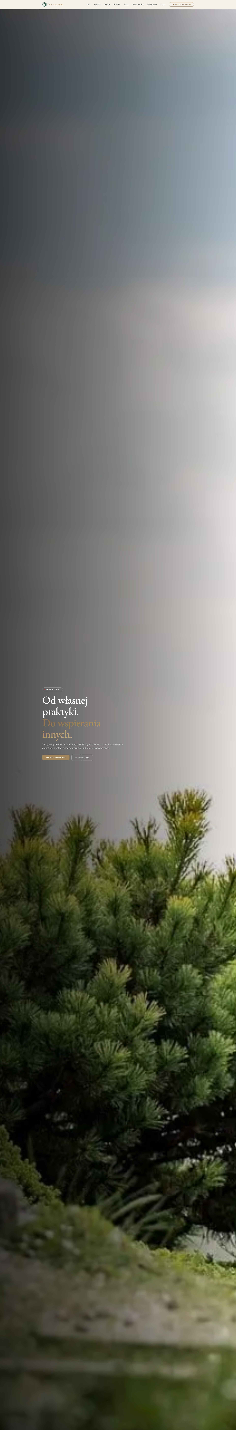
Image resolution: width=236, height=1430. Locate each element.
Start (88, 4)
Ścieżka (117, 4)
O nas (163, 4)
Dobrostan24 (138, 4)
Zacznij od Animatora (181, 4)
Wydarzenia (152, 4)
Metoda (97, 4)
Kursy (126, 4)
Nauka (107, 4)
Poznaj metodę (82, 757)
